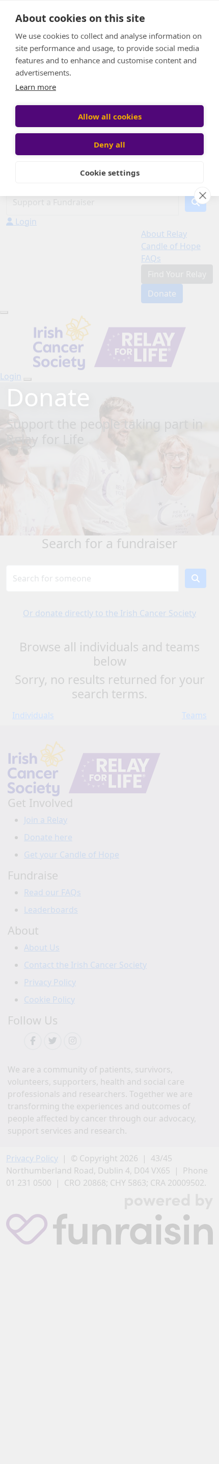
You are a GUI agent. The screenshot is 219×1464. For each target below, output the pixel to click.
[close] (202, 195)
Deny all (109, 144)
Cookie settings (110, 172)
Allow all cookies (110, 116)
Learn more (35, 87)
